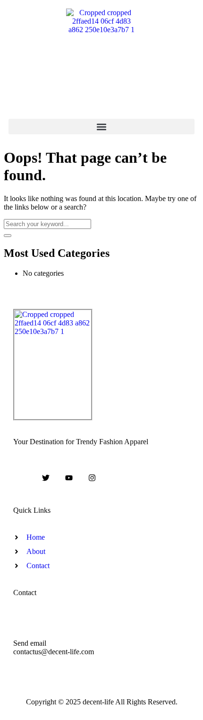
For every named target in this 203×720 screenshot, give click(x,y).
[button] (101, 126)
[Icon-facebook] (23, 478)
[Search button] (7, 235)
